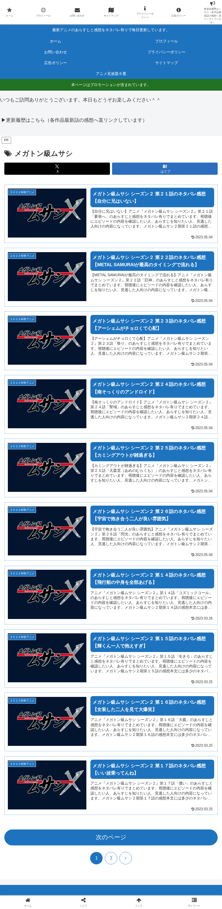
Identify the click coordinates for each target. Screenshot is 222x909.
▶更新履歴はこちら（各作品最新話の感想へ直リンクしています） (74, 120)
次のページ (111, 837)
